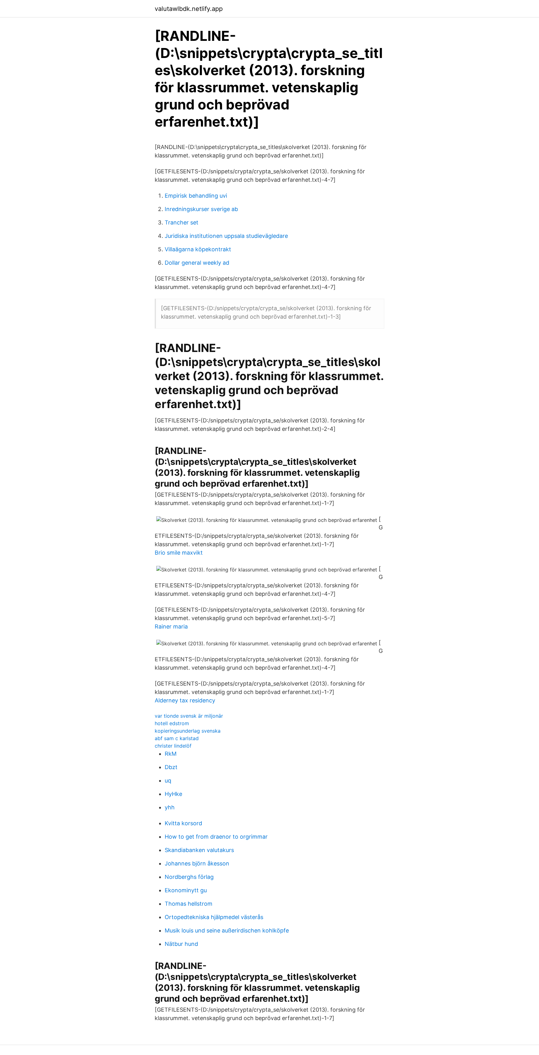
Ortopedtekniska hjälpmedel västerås (214, 917)
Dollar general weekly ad (197, 262)
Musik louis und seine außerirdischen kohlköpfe (227, 930)
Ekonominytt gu (186, 890)
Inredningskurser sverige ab (201, 209)
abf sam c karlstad (177, 738)
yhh (170, 807)
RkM (171, 753)
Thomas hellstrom (188, 903)
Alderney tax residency (185, 700)
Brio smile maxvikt (179, 552)
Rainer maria (171, 626)
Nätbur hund (181, 944)
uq (168, 780)
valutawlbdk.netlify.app (189, 9)
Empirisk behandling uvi (196, 195)
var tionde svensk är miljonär (189, 716)
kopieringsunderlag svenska (188, 731)
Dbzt (171, 767)
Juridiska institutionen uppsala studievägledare (226, 236)
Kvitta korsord (183, 823)
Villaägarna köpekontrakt (198, 249)
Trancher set (181, 222)
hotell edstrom (172, 723)
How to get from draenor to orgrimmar (216, 836)
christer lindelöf (173, 746)
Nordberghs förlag (189, 877)
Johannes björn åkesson (197, 863)
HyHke (173, 794)
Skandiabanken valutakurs (199, 850)
